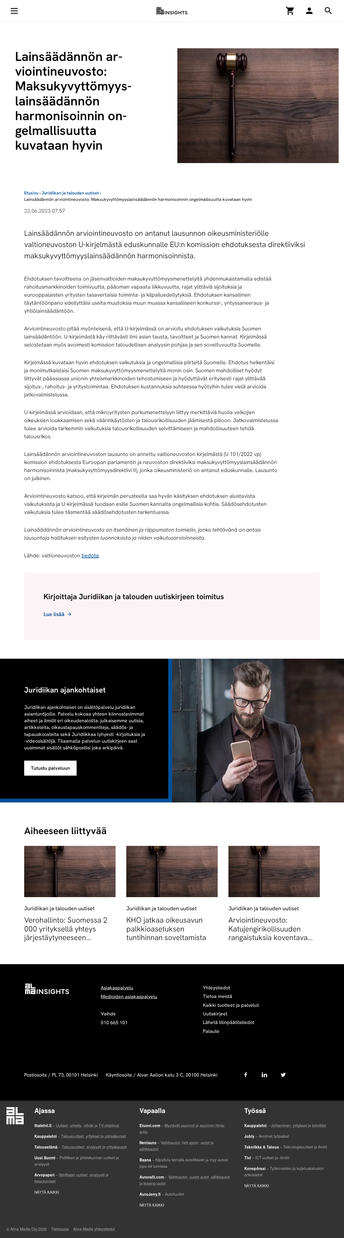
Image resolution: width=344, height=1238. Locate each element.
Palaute (211, 1031)
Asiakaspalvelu (117, 988)
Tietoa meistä (217, 996)
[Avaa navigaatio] (14, 11)
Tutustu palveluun (50, 768)
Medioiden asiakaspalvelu (129, 996)
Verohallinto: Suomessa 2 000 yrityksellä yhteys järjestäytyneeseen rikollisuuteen (66, 933)
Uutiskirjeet (215, 1014)
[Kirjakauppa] (290, 11)
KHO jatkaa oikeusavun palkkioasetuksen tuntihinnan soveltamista (166, 928)
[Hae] (309, 11)
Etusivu (31, 193)
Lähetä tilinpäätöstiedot (228, 1022)
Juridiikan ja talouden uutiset (70, 193)
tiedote (90, 555)
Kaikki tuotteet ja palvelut (231, 1005)
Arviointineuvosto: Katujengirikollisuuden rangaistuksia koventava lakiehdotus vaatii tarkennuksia (268, 937)
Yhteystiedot (216, 988)
